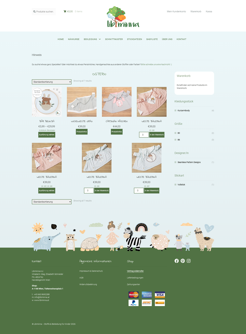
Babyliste (152, 39)
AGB (81, 278)
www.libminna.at (41, 300)
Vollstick (181, 184)
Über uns (167, 39)
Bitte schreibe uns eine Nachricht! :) (156, 64)
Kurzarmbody (184, 110)
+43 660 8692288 (42, 294)
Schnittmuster (114, 39)
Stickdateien (134, 39)
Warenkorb (195, 11)
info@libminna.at (42, 297)
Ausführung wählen (46, 135)
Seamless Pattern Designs (189, 162)
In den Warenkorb (157, 135)
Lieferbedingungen (135, 278)
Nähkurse (73, 39)
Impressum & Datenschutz (91, 271)
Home (61, 39)
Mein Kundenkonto (176, 11)
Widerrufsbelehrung (88, 284)
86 (179, 140)
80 (179, 133)
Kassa (209, 11)
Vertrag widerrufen (135, 271)
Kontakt (181, 39)
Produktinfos (82, 132)
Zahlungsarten (133, 284)
